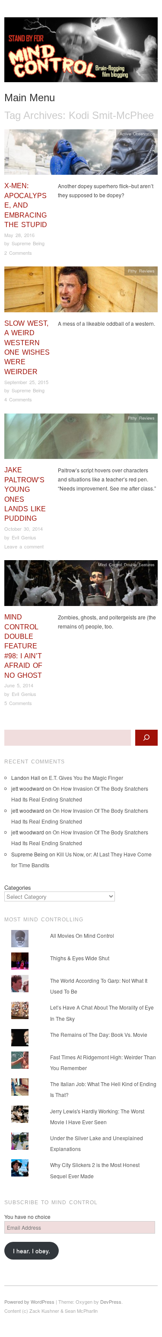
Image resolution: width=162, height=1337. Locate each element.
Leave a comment (24, 546)
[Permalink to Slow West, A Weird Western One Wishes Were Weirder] (81, 291)
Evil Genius (24, 537)
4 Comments (18, 399)
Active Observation (137, 134)
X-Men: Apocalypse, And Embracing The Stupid (25, 205)
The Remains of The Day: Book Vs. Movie (98, 1034)
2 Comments (18, 252)
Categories (17, 887)
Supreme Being (28, 243)
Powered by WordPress (29, 1301)
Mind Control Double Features (126, 564)
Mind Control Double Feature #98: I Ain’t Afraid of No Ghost (23, 646)
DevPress (110, 1301)
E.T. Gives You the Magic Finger (86, 777)
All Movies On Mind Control (82, 935)
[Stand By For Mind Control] (81, 53)
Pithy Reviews (141, 271)
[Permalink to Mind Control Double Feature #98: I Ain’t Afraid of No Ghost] (81, 585)
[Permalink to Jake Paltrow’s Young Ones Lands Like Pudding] (81, 438)
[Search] (146, 738)
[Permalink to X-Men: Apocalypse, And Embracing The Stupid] (81, 154)
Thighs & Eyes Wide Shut (79, 958)
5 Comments (18, 702)
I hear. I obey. (31, 1251)
